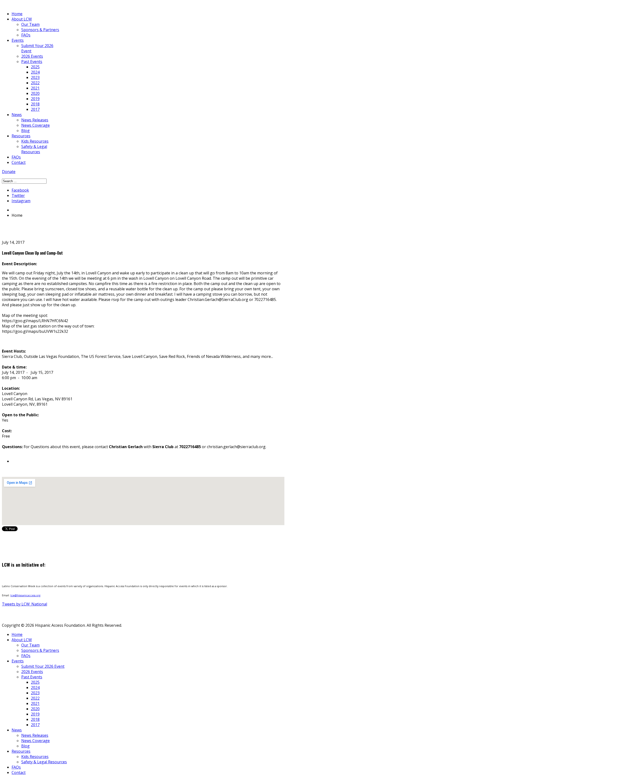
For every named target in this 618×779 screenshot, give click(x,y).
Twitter (18, 195)
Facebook (20, 190)
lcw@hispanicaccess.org (25, 595)
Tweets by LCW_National (24, 604)
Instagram (21, 200)
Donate (8, 171)
